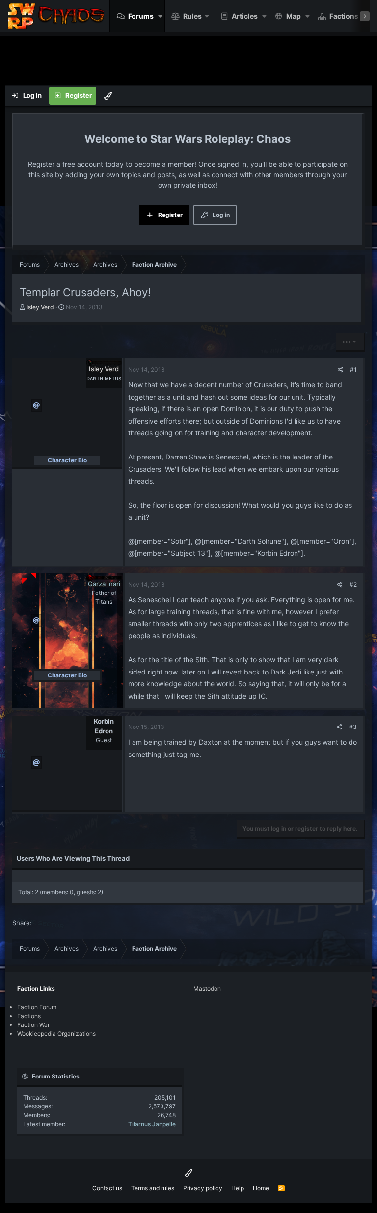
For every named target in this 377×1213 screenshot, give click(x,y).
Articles (245, 16)
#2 (353, 584)
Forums (141, 16)
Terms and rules (152, 1188)
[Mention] (36, 405)
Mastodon (207, 988)
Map (293, 16)
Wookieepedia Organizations (56, 1033)
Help (237, 1188)
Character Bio (67, 460)
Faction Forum (36, 1007)
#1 (353, 369)
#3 (353, 726)
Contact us (107, 1188)
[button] (160, 16)
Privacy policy (202, 1188)
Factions (343, 16)
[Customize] (108, 95)
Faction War (33, 1024)
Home (261, 1188)
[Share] (340, 370)
